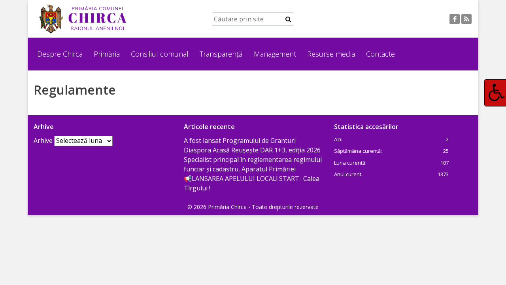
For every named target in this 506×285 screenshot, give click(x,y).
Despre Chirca (60, 54)
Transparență (221, 54)
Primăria (107, 54)
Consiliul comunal (160, 54)
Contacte (380, 54)
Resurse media (331, 54)
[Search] (288, 19)
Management (275, 54)
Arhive (43, 140)
